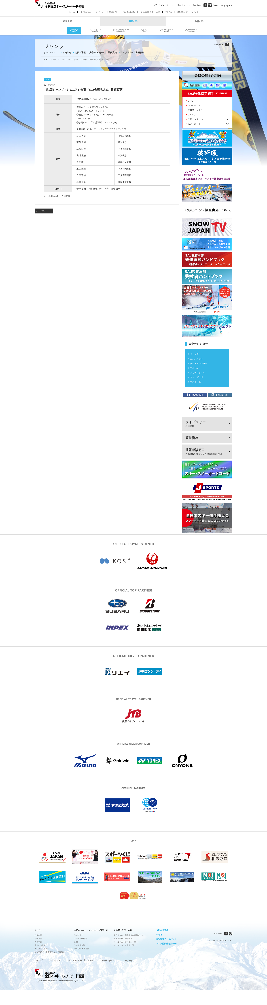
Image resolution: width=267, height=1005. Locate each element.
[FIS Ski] (207, 407)
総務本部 (67, 21)
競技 (55, 59)
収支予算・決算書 (81, 948)
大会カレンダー (96, 52)
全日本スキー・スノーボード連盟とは (99, 12)
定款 (76, 942)
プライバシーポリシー (164, 5)
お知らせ (66, 52)
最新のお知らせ (41, 945)
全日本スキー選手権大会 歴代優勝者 (50, 952)
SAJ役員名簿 (79, 945)
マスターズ (195, 382)
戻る (43, 211)
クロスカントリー (121, 30)
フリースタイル (167, 30)
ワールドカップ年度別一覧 (125, 942)
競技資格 (112, 52)
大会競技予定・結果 (150, 12)
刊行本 (168, 12)
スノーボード (191, 30)
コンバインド (95, 30)
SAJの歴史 (78, 935)
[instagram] (210, 5)
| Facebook (195, 394)
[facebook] (205, 5)
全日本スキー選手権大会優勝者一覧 (128, 935)
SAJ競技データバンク (188, 12)
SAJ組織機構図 (80, 938)
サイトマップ (183, 5)
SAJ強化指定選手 (42, 948)
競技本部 (133, 21)
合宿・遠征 (80, 52)
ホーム (72, 12)
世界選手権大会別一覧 (123, 938)
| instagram (221, 394)
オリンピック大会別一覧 (124, 945)
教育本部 (199, 21)
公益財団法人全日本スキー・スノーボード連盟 (59, 974)
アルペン (144, 30)
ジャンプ (74, 30)
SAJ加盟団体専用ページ (167, 943)
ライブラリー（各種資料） (133, 52)
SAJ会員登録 (129, 12)
